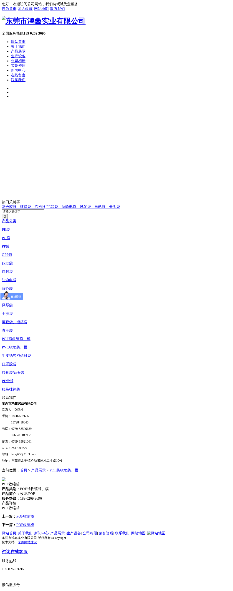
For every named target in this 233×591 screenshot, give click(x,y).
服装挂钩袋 (11, 389)
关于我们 (18, 46)
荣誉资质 (18, 66)
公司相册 (18, 61)
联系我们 (57, 9)
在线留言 (18, 75)
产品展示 (18, 51)
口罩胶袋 (9, 364)
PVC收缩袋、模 (14, 347)
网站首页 (18, 42)
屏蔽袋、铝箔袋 (14, 322)
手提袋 (7, 314)
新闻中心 (18, 70)
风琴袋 (7, 305)
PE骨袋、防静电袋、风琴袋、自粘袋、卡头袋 (83, 207)
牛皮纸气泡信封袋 (16, 356)
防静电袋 (9, 280)
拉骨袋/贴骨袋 (13, 372)
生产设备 (18, 56)
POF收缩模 (25, 516)
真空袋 (7, 330)
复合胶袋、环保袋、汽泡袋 (24, 207)
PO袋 (6, 238)
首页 (23, 470)
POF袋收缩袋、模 (16, 339)
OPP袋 (7, 255)
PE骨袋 (7, 381)
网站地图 (41, 9)
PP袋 (6, 246)
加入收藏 (25, 9)
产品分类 (9, 221)
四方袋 (7, 263)
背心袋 (7, 288)
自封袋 (7, 271)
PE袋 (6, 229)
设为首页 (9, 9)
